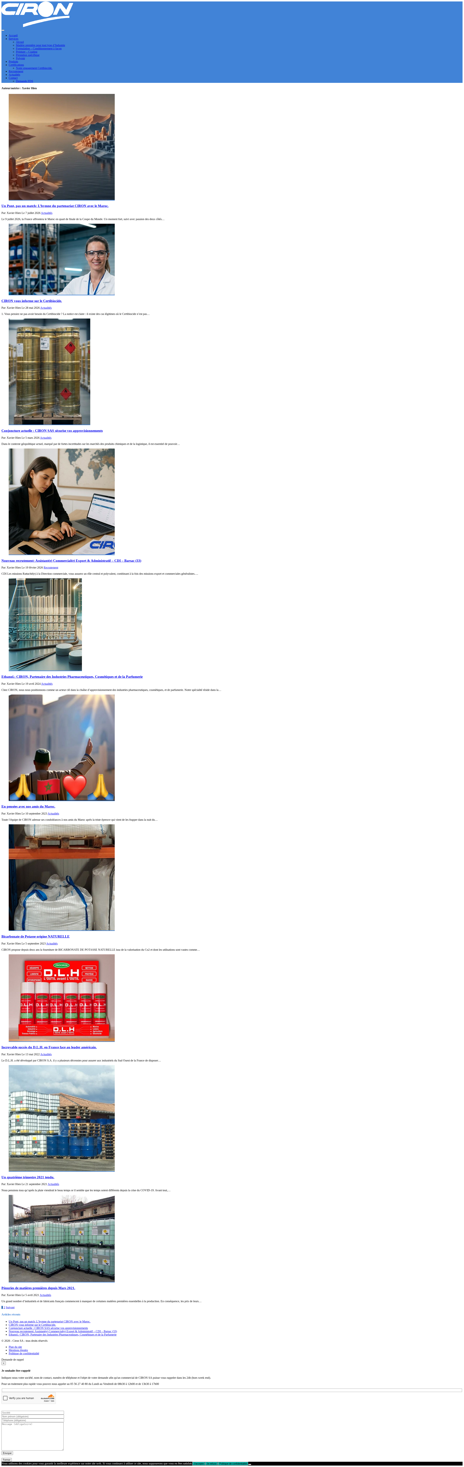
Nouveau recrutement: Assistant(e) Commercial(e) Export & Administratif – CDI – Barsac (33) (63, 1331)
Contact (13, 77)
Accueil (13, 35)
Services (13, 38)
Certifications (16, 64)
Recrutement (16, 71)
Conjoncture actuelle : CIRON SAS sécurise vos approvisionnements (48, 1328)
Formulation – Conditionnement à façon (39, 48)
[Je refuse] (249, 1464)
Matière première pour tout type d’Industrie (40, 45)
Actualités (14, 74)
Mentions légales (18, 1350)
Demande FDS (24, 81)
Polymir (20, 58)
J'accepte (199, 1463)
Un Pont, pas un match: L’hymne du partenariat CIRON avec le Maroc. (49, 1321)
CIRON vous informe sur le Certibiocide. (32, 1324)
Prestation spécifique (28, 55)
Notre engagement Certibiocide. (34, 68)
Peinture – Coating (26, 51)
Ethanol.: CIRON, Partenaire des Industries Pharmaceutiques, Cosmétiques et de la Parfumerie (63, 1334)
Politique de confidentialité (24, 1353)
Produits (13, 61)
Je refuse (211, 1463)
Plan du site (15, 1346)
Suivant (10, 1307)
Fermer (6, 1459)
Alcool (20, 42)
